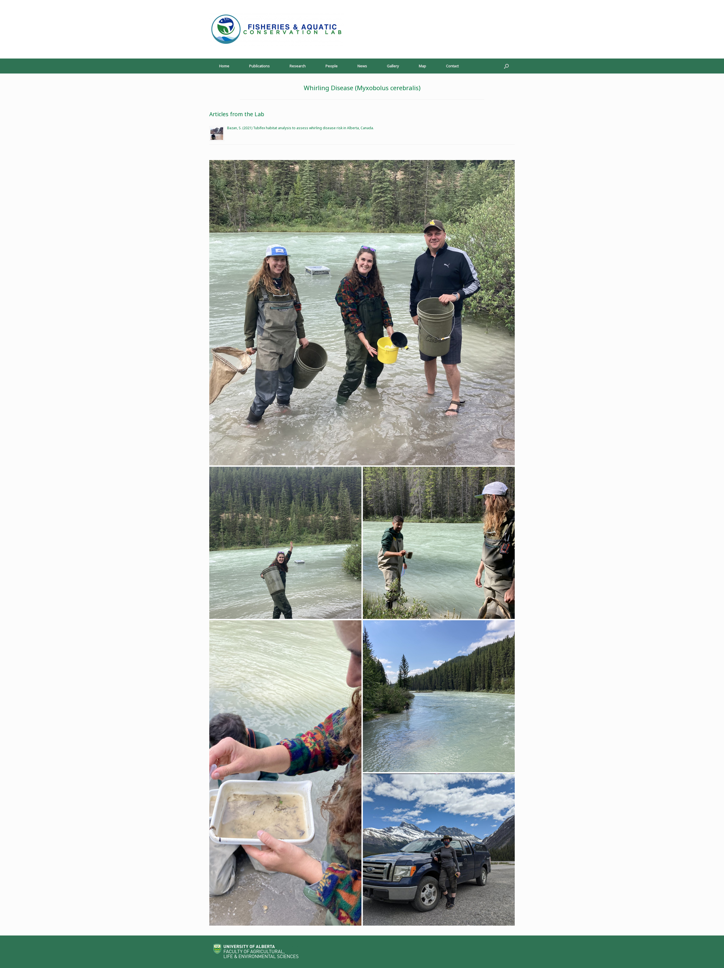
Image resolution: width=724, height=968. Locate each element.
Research (298, 65)
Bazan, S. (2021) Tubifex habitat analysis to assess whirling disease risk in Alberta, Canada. (300, 128)
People (332, 65)
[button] (506, 66)
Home (224, 65)
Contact (452, 65)
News (362, 65)
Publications (259, 65)
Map (422, 65)
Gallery (393, 65)
